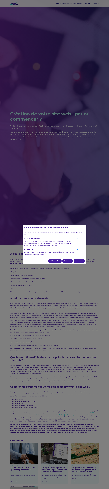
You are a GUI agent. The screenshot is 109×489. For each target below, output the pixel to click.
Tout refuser (67, 261)
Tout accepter (79, 261)
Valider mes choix (55, 261)
